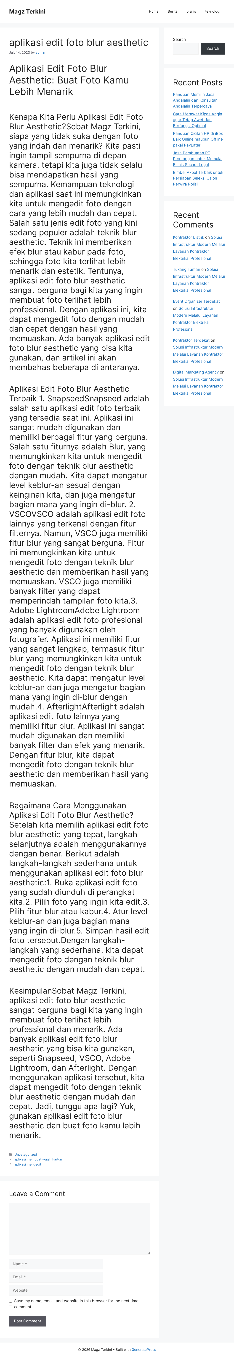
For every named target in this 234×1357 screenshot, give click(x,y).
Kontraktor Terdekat (191, 340)
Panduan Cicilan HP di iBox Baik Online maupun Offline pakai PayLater (198, 139)
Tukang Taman (186, 269)
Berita (172, 11)
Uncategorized (25, 1154)
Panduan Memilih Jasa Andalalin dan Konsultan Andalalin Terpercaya (195, 100)
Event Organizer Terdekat (196, 301)
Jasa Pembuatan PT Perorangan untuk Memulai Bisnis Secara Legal (197, 159)
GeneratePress (144, 1349)
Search (179, 39)
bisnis (191, 11)
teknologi (212, 11)
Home (154, 11)
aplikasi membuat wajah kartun (38, 1159)
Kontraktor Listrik (188, 237)
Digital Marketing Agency (196, 372)
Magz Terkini (27, 11)
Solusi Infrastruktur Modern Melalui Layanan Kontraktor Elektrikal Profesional (198, 354)
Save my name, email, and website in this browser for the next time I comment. (77, 1304)
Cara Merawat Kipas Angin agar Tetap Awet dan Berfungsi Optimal (197, 120)
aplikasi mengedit (27, 1164)
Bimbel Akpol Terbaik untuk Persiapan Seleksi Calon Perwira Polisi (198, 178)
